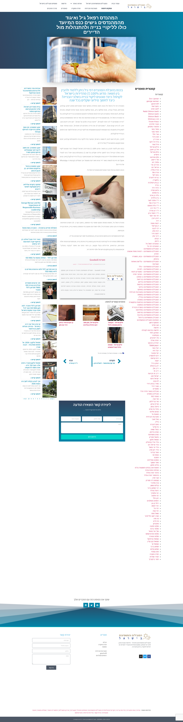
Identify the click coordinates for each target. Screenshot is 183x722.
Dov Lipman (154, 99)
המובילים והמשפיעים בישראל (96, 3)
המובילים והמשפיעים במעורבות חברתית (144, 292)
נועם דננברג (154, 424)
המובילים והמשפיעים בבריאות (148, 279)
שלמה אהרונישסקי (152, 534)
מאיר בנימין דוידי (153, 384)
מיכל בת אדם (154, 409)
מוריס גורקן (155, 404)
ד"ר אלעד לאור (153, 200)
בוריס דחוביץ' (154, 177)
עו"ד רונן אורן (154, 450)
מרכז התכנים (52, 8)
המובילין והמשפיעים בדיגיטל (148, 317)
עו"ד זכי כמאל (154, 447)
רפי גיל (156, 508)
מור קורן (156, 399)
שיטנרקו (156, 524)
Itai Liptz (155, 106)
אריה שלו (155, 172)
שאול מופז (155, 513)
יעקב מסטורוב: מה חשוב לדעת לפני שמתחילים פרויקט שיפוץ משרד (31, 149)
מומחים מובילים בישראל (48, 3)
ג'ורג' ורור (155, 188)
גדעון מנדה (155, 190)
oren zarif (155, 109)
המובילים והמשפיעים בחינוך (149, 287)
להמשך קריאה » (35, 103)
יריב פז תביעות (153, 373)
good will (155, 104)
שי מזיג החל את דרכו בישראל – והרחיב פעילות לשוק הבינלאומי (31, 326)
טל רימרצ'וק (154, 338)
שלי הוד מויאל (154, 531)
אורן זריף (155, 137)
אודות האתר (77, 3)
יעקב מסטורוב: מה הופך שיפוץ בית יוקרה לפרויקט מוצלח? (31, 129)
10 (28, 399)
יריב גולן (156, 368)
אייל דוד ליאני (154, 142)
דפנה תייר (155, 233)
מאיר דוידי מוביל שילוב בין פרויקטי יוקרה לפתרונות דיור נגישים (30, 241)
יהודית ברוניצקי (153, 343)
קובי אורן (155, 478)
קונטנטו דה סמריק (152, 480)
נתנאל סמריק (154, 437)
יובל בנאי (155, 348)
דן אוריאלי (155, 226)
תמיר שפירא (154, 557)
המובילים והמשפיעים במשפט (148, 295)
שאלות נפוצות (41, 710)
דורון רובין (155, 218)
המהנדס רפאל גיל (152, 244)
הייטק (157, 241)
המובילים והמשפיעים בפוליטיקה (147, 310)
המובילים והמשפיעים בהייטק (148, 282)
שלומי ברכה (154, 529)
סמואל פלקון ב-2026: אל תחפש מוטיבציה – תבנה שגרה (31, 344)
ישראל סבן (155, 376)
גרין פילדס (155, 198)
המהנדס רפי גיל (153, 246)
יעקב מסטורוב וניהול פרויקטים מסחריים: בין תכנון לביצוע (32, 168)
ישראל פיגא (154, 378)
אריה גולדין (155, 170)
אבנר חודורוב (154, 124)
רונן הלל (156, 498)
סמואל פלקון (154, 440)
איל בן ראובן (154, 149)
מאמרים (64, 8)
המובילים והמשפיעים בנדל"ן (149, 297)
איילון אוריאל (154, 147)
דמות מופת (155, 223)
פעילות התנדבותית (152, 470)
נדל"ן (157, 422)
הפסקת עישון (154, 323)
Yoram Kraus (154, 121)
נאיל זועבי (155, 419)
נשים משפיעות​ (153, 434)
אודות (138, 710)
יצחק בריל (155, 363)
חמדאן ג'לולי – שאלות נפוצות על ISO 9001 (41, 258)
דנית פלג (155, 231)
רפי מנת (156, 511)
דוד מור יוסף (154, 216)
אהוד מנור (155, 132)
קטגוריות (73, 710)
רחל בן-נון (155, 503)
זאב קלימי (155, 325)
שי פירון (156, 521)
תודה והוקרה (75, 8)
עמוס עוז (156, 455)
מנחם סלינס (154, 412)
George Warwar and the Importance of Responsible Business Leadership (30, 206)
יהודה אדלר (154, 340)
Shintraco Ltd (153, 119)
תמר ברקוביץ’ (154, 559)
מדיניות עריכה (120, 710)
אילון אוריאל (154, 152)
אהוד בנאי (155, 129)
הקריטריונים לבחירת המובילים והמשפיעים (101, 710)
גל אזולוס (155, 193)
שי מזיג (156, 518)
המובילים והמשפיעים (151, 249)
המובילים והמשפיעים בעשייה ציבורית (145, 307)
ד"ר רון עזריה (154, 211)
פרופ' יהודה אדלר (152, 473)
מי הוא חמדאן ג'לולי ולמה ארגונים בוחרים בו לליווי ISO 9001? (41, 270)
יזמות (157, 361)
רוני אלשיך (155, 496)
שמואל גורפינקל (153, 539)
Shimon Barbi (153, 116)
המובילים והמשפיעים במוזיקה (148, 289)
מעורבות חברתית (91, 8)
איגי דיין (156, 139)
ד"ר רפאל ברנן (153, 213)
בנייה (157, 185)
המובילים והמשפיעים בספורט (148, 300)
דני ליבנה (155, 228)
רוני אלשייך (155, 493)
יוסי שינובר (155, 353)
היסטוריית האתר (52, 710)
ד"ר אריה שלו (154, 203)
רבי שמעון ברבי (153, 488)
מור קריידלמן (154, 401)
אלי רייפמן (155, 160)
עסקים (156, 457)
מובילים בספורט (153, 394)
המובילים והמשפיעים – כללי (149, 267)
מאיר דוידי (155, 386)
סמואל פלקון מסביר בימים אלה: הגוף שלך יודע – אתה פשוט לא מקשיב (30, 365)
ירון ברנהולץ (154, 366)
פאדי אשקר (154, 462)
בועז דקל (155, 175)
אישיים (156, 155)
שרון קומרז (155, 552)
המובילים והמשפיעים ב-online (148, 277)
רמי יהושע (155, 506)
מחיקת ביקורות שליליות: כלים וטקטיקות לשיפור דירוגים (31, 186)
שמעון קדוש (154, 549)
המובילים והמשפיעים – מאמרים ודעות (145, 272)
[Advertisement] (145, 577)
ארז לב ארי (155, 165)
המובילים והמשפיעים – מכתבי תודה (146, 274)
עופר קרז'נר (154, 452)
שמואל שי (155, 544)
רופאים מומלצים (153, 501)
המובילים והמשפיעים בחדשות (148, 284)
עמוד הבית (115, 3)
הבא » (25, 399)
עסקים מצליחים (153, 460)
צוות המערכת (131, 710)
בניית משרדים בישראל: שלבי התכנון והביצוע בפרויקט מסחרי (31, 109)
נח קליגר (155, 427)
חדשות (63, 3)
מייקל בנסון (155, 406)
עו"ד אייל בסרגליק (152, 442)
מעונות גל (155, 414)
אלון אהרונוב (154, 157)
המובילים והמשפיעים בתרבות (148, 315)
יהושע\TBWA (154, 345)
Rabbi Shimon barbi (151, 111)
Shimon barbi (153, 114)
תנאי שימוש (78, 713)
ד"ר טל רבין (154, 208)
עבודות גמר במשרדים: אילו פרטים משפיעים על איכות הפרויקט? (31, 90)
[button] (97, 605)
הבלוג (157, 239)
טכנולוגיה (155, 335)
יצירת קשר (97, 713)
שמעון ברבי (154, 546)
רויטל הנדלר (154, 490)
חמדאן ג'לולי (154, 333)
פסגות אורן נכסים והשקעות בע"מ (147, 468)
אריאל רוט (155, 167)
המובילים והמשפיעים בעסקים (148, 305)
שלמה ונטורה (154, 536)
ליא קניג (156, 381)
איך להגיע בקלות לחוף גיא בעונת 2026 (30, 382)
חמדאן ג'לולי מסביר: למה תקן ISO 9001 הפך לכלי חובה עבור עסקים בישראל (30, 307)
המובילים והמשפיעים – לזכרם (148, 269)
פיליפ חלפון (154, 465)
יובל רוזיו (156, 350)
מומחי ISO (155, 396)
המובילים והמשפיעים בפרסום (148, 312)
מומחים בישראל (82, 710)
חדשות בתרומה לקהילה (150, 330)
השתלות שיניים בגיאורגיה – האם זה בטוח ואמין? (39, 228)
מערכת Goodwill (97, 259)
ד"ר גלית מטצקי (153, 205)
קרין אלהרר (155, 483)
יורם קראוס (155, 358)
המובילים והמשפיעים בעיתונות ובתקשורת (144, 302)
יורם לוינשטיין (154, 356)
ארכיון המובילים (64, 710)
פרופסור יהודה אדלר (151, 475)
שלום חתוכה (154, 526)
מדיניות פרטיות (88, 713)
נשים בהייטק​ (154, 432)
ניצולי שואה (155, 429)
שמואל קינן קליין (153, 541)
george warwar (153, 101)
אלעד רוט (155, 162)
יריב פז (156, 371)
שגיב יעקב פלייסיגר (152, 516)
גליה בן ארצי (154, 195)
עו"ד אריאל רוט (153, 445)
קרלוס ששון (154, 485)
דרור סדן (155, 236)
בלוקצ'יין (156, 180)
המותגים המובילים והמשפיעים (148, 320)
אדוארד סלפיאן (153, 127)
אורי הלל (156, 134)
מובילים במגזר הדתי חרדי (149, 391)
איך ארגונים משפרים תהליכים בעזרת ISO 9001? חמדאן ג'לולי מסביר (32, 286)
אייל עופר (155, 144)
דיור (157, 221)
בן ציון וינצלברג (153, 183)
